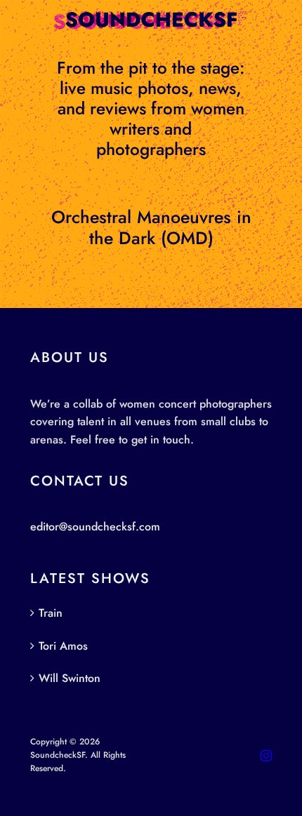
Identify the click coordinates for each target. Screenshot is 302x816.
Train (51, 613)
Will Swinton (69, 678)
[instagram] (266, 755)
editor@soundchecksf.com (95, 527)
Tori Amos (63, 646)
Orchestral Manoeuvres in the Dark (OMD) (151, 227)
